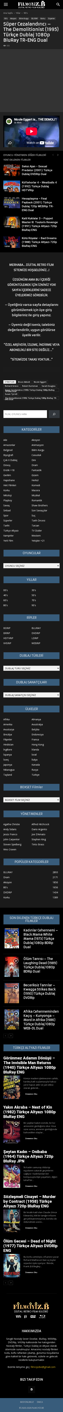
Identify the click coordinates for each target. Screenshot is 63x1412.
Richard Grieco (11, 386)
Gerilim (7, 475)
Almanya (36, 719)
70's (34, 600)
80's (5, 605)
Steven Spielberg (12, 844)
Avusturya (8, 729)
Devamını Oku (31, 1094)
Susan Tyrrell (11, 394)
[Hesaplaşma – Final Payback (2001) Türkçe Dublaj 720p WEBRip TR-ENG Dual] (11, 202)
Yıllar (18, 13)
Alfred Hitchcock (40, 824)
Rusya (35, 769)
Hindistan (8, 744)
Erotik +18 (8, 470)
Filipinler (7, 739)
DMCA (40, 1402)
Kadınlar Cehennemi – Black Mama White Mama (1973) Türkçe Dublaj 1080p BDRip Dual (41, 938)
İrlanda (35, 749)
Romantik (37, 500)
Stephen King (39, 839)
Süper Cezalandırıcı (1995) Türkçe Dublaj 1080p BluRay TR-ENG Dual (30, 390)
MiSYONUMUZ (27, 1402)
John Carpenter (11, 839)
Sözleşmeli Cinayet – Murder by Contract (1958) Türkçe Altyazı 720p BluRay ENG (29, 1201)
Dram (35, 465)
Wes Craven (9, 849)
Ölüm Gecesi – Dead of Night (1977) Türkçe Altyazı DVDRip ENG (30, 1246)
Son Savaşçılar (39, 510)
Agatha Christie (11, 824)
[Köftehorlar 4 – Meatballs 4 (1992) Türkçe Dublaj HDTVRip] (11, 186)
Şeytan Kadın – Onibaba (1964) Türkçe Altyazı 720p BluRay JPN (28, 1156)
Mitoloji (7, 495)
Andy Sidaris (9, 829)
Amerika (7, 724)
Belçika (35, 729)
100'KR (7, 226)
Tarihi (6, 525)
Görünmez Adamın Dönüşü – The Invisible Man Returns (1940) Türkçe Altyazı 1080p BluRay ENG (29, 1065)
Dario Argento (39, 829)
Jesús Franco (10, 834)
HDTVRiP (8, 638)
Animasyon (38, 445)
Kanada (36, 764)
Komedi (36, 485)
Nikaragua (8, 769)
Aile (5, 440)
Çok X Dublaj (10, 460)
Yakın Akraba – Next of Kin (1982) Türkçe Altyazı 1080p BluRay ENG (29, 1112)
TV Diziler (37, 530)
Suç (33, 515)
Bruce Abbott (24, 382)
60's (5, 600)
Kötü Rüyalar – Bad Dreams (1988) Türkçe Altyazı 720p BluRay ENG (39, 242)
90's (26, 13)
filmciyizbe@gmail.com (43, 1367)
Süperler (51, 18)
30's (34, 590)
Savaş (6, 505)
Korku (42, 18)
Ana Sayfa (8, 13)
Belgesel (8, 450)
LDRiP (35, 638)
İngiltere (7, 749)
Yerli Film (8, 540)
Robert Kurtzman (30, 386)
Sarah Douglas (48, 386)
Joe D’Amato (38, 834)
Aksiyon (13, 18)
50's (34, 595)
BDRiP (6, 628)
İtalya (34, 759)
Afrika (6, 719)
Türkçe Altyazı (10, 530)
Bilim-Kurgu (24, 18)
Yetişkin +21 (38, 540)
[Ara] (54, 414)
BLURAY (34, 18)
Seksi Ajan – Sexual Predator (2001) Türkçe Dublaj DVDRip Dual (37, 170)
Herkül (35, 480)
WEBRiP (36, 643)
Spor (5, 515)
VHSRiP (7, 643)
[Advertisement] (31, 80)
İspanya (7, 754)
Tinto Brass (38, 844)
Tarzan (35, 525)
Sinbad (7, 510)
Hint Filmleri (9, 485)
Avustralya (37, 724)
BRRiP (6, 633)
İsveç (6, 759)
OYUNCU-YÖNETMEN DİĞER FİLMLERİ (24, 155)
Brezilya (7, 734)
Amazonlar (9, 445)
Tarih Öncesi (38, 520)
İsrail (34, 754)
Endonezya (38, 734)
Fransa (35, 739)
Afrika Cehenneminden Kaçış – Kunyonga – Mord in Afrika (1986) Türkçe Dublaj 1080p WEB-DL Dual (41, 1020)
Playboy (7, 500)
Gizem (35, 475)
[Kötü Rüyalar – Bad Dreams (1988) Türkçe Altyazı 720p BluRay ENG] (11, 242)
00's (6, 174)
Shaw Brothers (40, 505)
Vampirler (8, 535)
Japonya (7, 764)
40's (5, 595)
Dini (34, 460)
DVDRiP (36, 633)
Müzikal (36, 495)
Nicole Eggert (40, 382)
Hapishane (9, 480)
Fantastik (36, 470)
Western (36, 535)
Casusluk (36, 455)
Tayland (7, 774)
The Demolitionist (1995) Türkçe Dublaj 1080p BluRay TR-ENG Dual (31, 398)
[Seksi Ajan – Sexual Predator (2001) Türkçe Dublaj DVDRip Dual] (11, 170)
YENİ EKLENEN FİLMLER (17, 159)
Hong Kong (38, 744)
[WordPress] (31, 1389)
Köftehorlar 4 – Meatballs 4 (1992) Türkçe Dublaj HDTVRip (39, 186)
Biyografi (8, 455)
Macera (36, 490)
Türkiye (35, 774)
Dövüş (6, 465)
